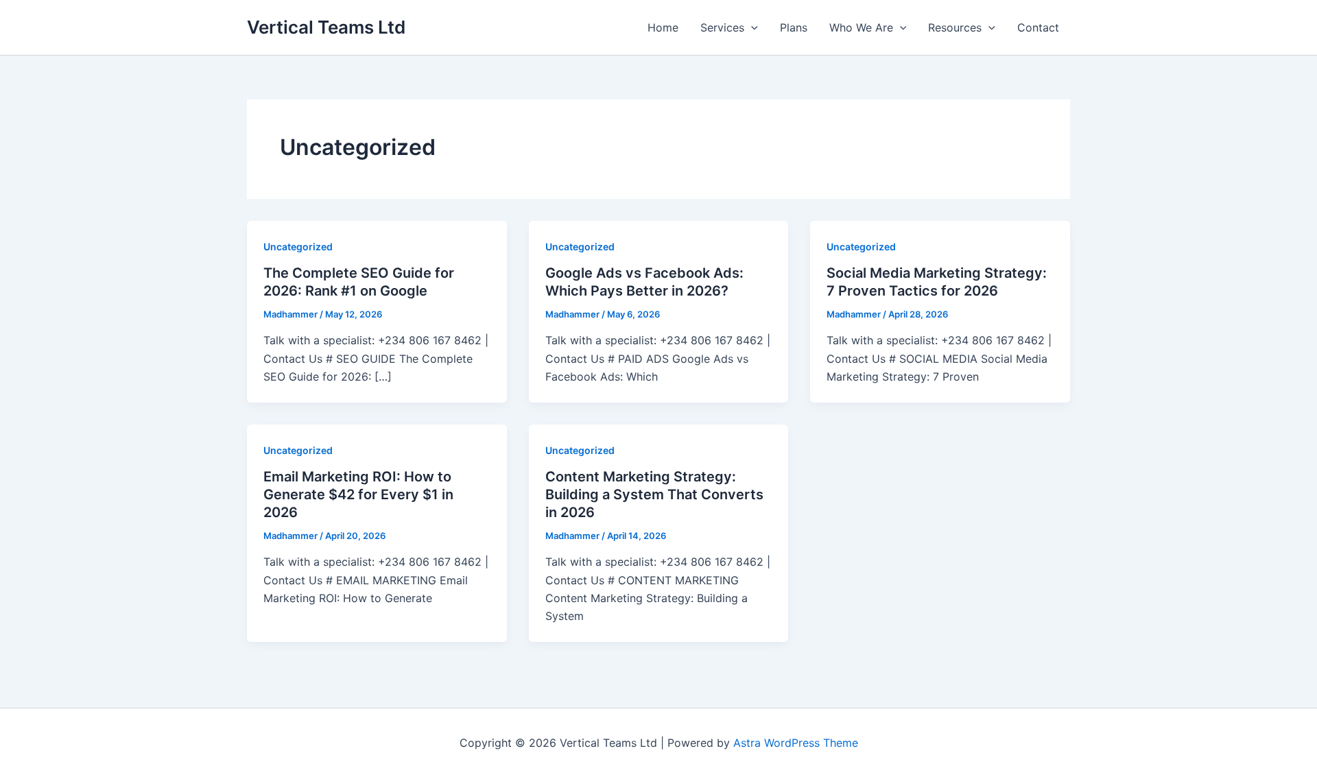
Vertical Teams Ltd (326, 27)
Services (722, 27)
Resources (955, 27)
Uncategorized (298, 246)
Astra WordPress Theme (795, 743)
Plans (793, 27)
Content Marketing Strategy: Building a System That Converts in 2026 (654, 494)
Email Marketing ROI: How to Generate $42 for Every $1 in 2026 (358, 494)
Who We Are (861, 27)
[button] (751, 27)
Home (663, 27)
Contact (1038, 27)
